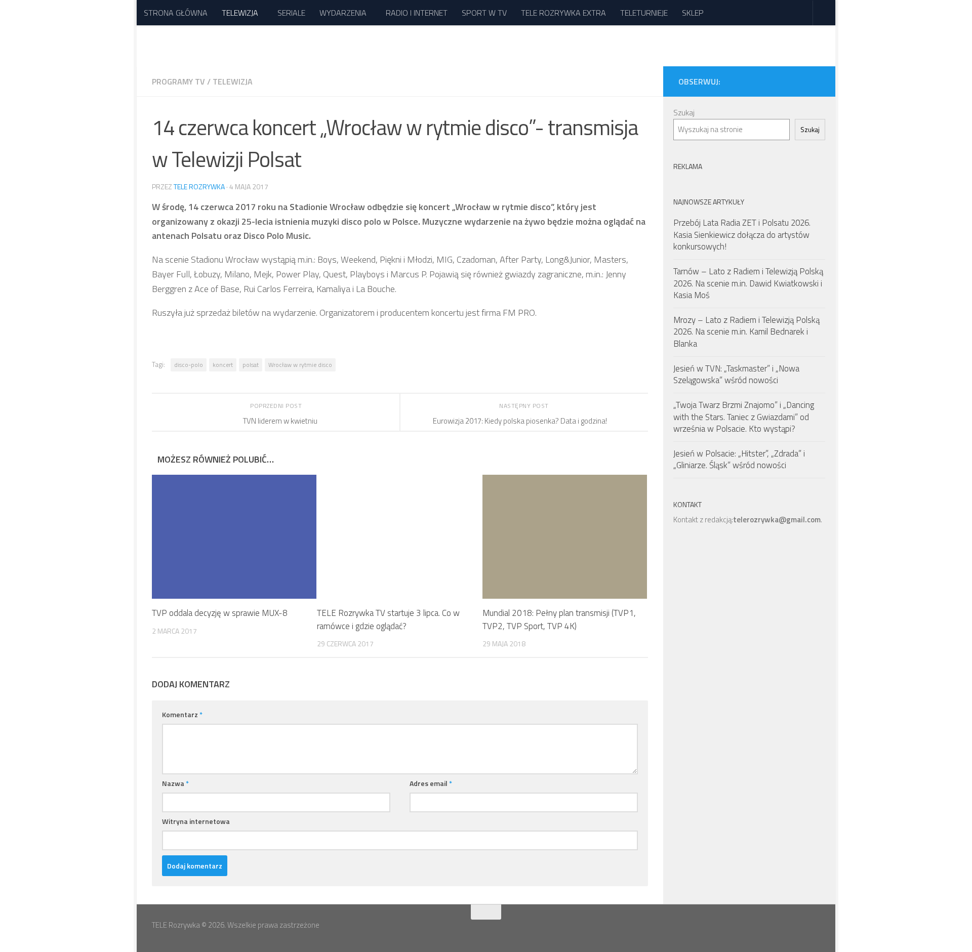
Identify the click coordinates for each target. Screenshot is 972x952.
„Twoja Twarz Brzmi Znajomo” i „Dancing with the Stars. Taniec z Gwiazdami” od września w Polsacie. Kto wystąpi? (743, 416)
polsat (250, 364)
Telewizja (233, 81)
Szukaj (684, 112)
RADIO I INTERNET (417, 13)
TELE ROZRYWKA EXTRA (563, 13)
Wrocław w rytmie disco (300, 364)
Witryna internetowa (196, 821)
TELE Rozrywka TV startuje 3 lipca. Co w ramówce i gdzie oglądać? (388, 619)
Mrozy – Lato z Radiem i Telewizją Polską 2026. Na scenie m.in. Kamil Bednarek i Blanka (746, 331)
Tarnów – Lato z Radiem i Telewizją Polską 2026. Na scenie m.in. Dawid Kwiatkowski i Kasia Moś (748, 283)
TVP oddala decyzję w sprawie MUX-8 (220, 612)
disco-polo (188, 364)
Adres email (431, 783)
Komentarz (182, 714)
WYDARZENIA (343, 13)
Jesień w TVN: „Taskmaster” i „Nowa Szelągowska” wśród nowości (736, 374)
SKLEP (693, 13)
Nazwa (175, 783)
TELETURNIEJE (644, 13)
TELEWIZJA (240, 13)
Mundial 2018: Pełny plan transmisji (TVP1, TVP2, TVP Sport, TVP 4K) (559, 619)
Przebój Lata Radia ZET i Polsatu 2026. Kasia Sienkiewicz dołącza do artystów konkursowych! (742, 234)
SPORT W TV (484, 13)
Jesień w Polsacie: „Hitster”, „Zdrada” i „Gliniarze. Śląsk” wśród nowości (739, 459)
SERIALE (291, 13)
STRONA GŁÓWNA (176, 13)
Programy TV (178, 81)
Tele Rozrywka (199, 186)
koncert (223, 364)
